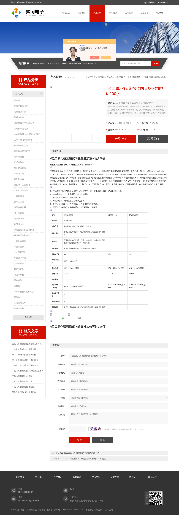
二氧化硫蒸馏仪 (21, 190)
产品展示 (97, 13)
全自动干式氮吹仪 (22, 185)
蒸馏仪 (17, 286)
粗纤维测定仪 (20, 258)
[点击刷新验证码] (94, 429)
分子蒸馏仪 (19, 213)
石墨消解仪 (19, 246)
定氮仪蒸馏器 (20, 207)
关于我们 (82, 13)
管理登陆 (89, 510)
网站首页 (66, 13)
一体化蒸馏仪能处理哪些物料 (24, 355)
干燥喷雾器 (19, 196)
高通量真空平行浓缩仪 (24, 123)
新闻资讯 (113, 13)
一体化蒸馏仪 (20, 241)
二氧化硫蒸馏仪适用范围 (22, 376)
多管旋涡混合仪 (21, 145)
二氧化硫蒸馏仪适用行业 (22, 381)
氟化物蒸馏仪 (20, 168)
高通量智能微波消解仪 (24, 230)
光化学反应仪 (20, 252)
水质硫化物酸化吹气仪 (24, 291)
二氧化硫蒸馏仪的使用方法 (23, 387)
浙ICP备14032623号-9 (63, 510)
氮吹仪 (17, 297)
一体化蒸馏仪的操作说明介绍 (24, 349)
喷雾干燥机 (19, 275)
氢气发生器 (19, 173)
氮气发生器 (19, 202)
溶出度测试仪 (20, 112)
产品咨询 (120, 138)
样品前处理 (18, 94)
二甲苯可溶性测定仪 (23, 140)
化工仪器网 (108, 510)
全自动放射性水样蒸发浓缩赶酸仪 (29, 134)
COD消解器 (19, 224)
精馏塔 (17, 100)
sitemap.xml (79, 510)
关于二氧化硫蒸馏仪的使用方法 (25, 360)
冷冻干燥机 (19, 308)
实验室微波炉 (20, 303)
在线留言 (144, 13)
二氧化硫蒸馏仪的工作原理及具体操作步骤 (28, 344)
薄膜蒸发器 (19, 218)
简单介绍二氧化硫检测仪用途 (24, 392)
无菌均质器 (19, 263)
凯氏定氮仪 (19, 162)
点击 (41, 94)
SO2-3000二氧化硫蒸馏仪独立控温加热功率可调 (79, 453)
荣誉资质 (114, 477)
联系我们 (160, 13)
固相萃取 (18, 280)
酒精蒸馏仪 (19, 117)
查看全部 (28, 317)
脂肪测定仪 (19, 269)
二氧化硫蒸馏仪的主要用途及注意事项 (27, 371)
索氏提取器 (19, 179)
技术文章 (129, 13)
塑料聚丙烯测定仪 (22, 151)
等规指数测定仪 (21, 128)
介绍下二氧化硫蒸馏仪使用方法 (25, 365)
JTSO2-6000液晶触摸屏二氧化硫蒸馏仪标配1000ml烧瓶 (82, 459)
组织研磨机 (19, 157)
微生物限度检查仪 (22, 235)
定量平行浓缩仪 (21, 106)
